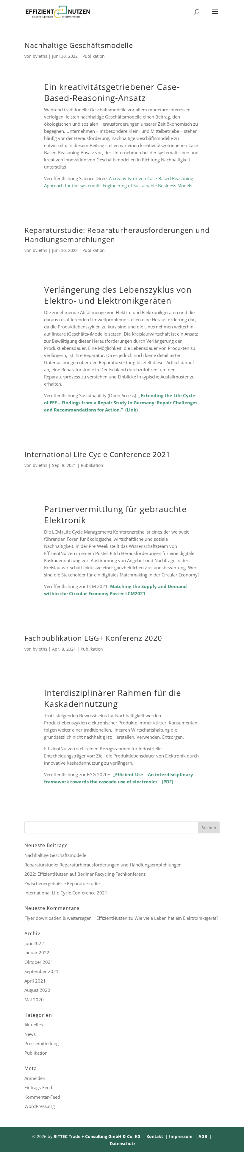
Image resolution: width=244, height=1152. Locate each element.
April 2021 (35, 981)
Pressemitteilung (41, 1043)
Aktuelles (33, 1025)
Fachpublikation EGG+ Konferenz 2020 (93, 638)
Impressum (181, 1136)
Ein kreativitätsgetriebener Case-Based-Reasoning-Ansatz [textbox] (112, 92)
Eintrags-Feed (38, 1087)
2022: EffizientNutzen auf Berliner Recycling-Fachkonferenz (85, 874)
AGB (202, 1136)
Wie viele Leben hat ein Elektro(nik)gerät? (176, 918)
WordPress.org (39, 1106)
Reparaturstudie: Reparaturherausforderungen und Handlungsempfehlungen (117, 234)
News (30, 1034)
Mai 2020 (34, 1000)
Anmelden (34, 1078)
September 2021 (41, 971)
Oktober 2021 (38, 962)
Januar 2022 (36, 952)
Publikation (93, 56)
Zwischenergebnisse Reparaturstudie (62, 883)
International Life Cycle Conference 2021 (97, 454)
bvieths (40, 56)
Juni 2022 (34, 943)
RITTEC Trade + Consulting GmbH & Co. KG (97, 1136)
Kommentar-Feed (42, 1097)
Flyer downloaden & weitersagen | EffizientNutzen (75, 918)
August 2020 (37, 990)
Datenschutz (122, 1143)
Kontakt (154, 1136)
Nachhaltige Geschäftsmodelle (78, 45)
